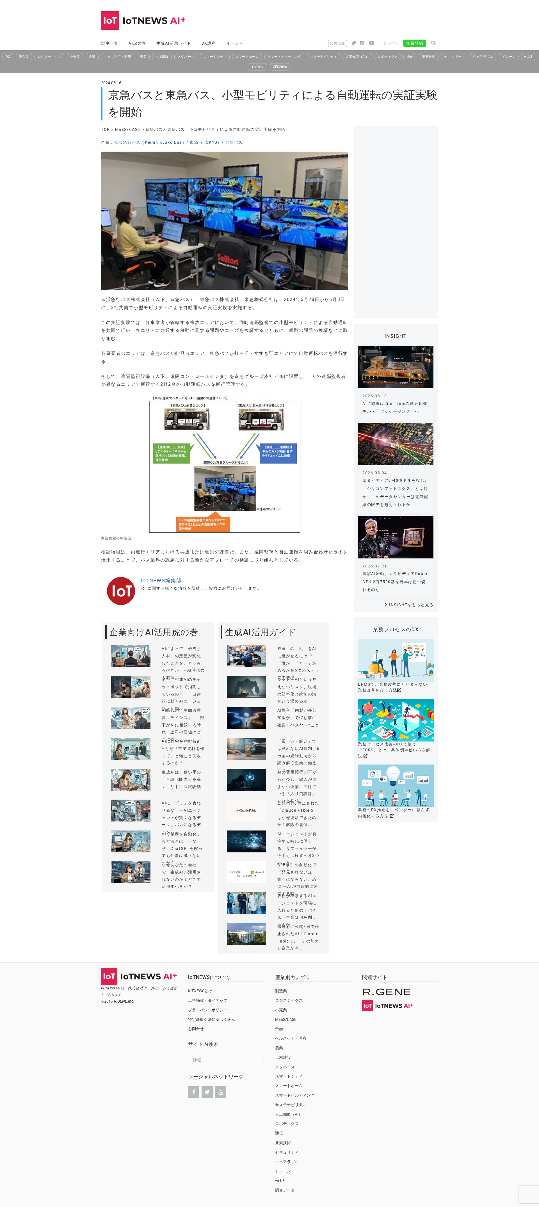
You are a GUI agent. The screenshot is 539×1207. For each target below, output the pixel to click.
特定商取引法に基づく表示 (211, 1019)
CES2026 (280, 67)
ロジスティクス (49, 57)
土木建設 (162, 57)
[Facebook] (193, 1092)
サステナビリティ (323, 57)
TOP (105, 129)
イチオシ (257, 67)
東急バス (234, 142)
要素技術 (428, 57)
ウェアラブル (483, 57)
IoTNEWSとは (200, 991)
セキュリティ (454, 57)
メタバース (185, 57)
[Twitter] (207, 1092)
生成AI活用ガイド (173, 43)
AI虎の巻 (137, 43)
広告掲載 (337, 43)
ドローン (508, 57)
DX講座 (209, 43)
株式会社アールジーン (147, 988)
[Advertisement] (336, 21)
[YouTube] (220, 1092)
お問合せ (196, 1028)
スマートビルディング (284, 57)
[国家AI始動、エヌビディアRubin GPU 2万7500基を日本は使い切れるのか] (395, 537)
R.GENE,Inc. (124, 1001)
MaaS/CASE (127, 129)
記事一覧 (109, 43)
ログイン (391, 43)
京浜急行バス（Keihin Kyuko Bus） (150, 142)
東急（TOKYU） (205, 142)
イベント (235, 43)
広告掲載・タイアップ (207, 1000)
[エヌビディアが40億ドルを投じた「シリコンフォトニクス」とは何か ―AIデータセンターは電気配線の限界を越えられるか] (395, 444)
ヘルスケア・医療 (117, 57)
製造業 (24, 57)
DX (8, 57)
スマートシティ (215, 57)
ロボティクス (388, 57)
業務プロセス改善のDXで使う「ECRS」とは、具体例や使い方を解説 (394, 750)
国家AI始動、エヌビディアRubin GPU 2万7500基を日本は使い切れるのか (395, 581)
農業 (143, 57)
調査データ (285, 1190)
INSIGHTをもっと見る (411, 605)
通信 (409, 57)
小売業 (75, 57)
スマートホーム (247, 57)
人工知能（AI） (357, 57)
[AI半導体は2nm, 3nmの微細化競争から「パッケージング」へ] (395, 367)
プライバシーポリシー (207, 1010)
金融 (92, 57)
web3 (528, 57)
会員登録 (414, 43)
